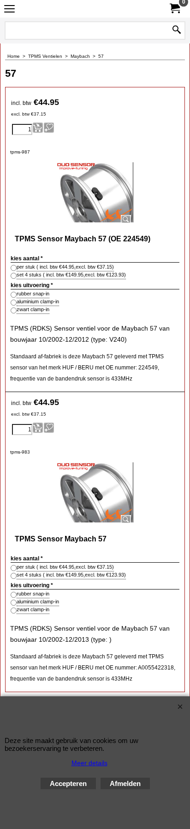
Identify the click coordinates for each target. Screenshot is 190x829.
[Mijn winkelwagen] (174, 8)
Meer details (89, 763)
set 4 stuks (71, 274)
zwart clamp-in (33, 309)
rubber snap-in (33, 293)
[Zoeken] (176, 30)
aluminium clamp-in (38, 301)
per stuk (65, 267)
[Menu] (9, 10)
